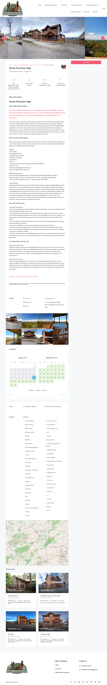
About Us (95, 12)
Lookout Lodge (45, 634)
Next (102, 38)
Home (40, 5)
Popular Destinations (92, 5)
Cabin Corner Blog (76, 12)
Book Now (86, 62)
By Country (64, 5)
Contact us (58, 668)
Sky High (10, 634)
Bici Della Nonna (13, 596)
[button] (8, 522)
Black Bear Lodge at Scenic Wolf (50, 596)
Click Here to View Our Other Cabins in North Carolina (23, 276)
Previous (4, 38)
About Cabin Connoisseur (62, 672)
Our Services (86, 12)
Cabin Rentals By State (50, 5)
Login (103, 8)
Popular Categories (76, 5)
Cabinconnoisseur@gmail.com (90, 669)
